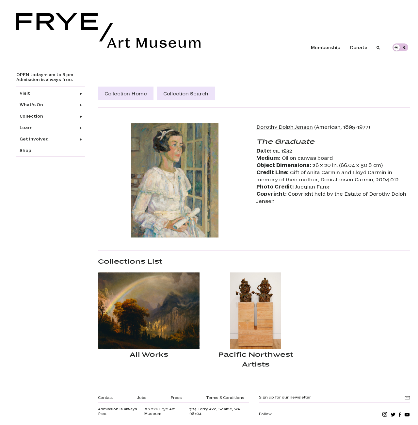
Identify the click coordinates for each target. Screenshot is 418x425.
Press (176, 397)
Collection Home (125, 93)
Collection (31, 115)
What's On (31, 104)
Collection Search (185, 93)
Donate (358, 47)
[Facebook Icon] (400, 414)
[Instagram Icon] (384, 414)
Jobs (142, 397)
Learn (26, 127)
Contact (105, 397)
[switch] (400, 47)
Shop (25, 150)
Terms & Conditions (225, 397)
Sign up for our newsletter (285, 397)
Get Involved (34, 138)
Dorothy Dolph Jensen (284, 126)
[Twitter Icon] (393, 414)
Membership (325, 47)
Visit (25, 92)
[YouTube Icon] (407, 414)
